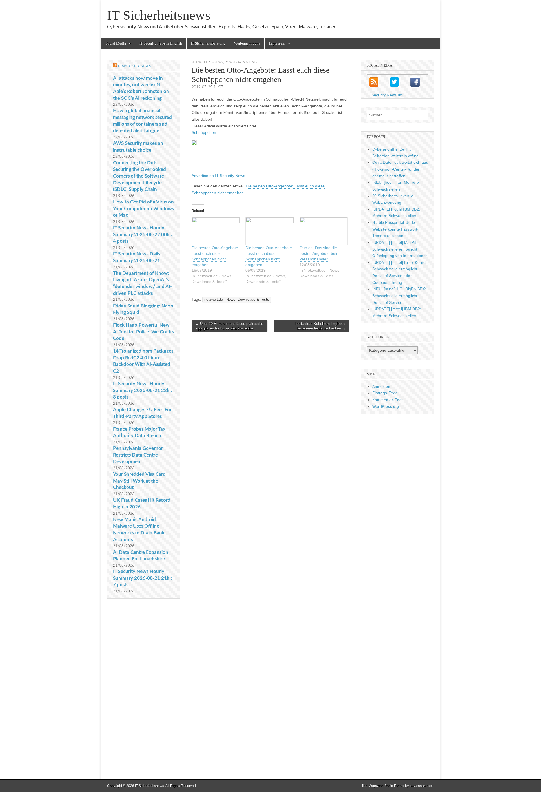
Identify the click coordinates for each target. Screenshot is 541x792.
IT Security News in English (160, 43)
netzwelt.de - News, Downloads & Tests (224, 62)
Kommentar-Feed (388, 399)
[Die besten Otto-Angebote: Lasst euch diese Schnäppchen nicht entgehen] (216, 231)
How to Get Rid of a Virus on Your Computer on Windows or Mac (143, 209)
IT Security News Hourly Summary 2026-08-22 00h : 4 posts (142, 234)
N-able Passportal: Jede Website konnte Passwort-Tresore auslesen (395, 229)
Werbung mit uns (247, 43)
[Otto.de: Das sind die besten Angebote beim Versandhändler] (324, 231)
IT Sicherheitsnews (158, 15)
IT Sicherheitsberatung (208, 43)
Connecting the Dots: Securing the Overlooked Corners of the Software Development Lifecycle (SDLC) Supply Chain (139, 176)
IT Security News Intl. (385, 95)
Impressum (277, 43)
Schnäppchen (204, 132)
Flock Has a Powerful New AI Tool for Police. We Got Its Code (143, 332)
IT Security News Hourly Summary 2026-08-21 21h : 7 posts (142, 578)
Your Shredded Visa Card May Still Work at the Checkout (139, 481)
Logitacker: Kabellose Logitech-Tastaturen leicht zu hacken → (320, 326)
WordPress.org (385, 406)
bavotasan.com (421, 786)
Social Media (116, 43)
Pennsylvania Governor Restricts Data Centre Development (138, 455)
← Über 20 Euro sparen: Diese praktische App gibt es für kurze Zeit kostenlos (229, 326)
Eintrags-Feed (385, 393)
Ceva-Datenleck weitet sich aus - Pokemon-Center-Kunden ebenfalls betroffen (400, 169)
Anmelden (381, 386)
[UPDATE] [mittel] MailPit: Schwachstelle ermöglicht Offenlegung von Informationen (400, 249)
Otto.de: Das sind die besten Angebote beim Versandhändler (320, 253)
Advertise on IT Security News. (219, 175)
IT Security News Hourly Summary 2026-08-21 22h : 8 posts (142, 390)
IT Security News (134, 66)
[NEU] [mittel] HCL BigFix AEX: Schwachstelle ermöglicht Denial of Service (399, 295)
